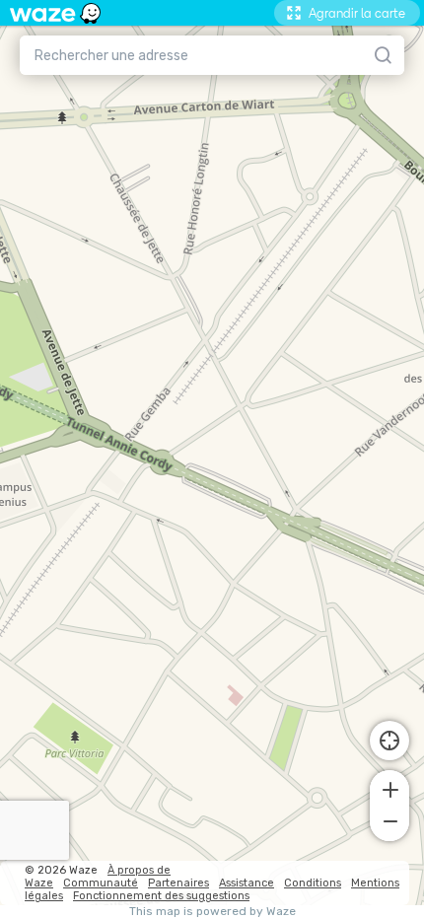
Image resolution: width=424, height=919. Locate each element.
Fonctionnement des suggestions (161, 895)
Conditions (312, 883)
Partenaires (178, 883)
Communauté (100, 883)
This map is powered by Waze (212, 911)
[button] (389, 788)
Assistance (246, 883)
